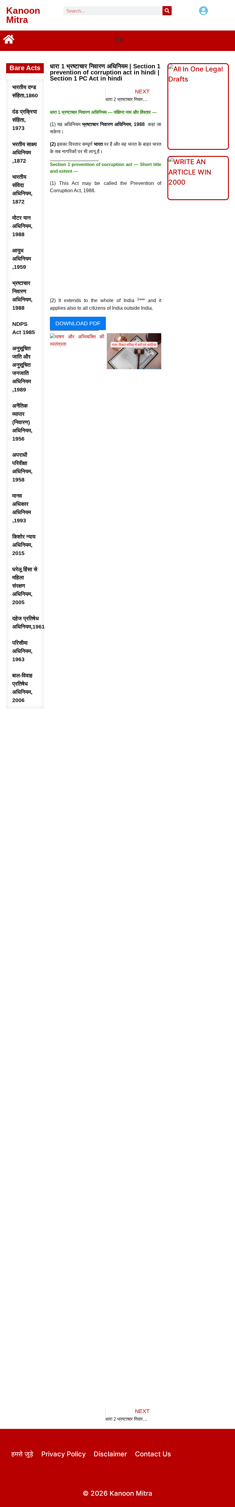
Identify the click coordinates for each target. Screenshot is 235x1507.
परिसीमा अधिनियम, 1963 (22, 651)
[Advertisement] (105, 245)
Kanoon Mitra (23, 15)
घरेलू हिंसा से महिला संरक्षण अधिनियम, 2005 (24, 585)
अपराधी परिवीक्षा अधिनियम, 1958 (22, 467)
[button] (118, 39)
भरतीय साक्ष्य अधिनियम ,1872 (24, 152)
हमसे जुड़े (22, 1454)
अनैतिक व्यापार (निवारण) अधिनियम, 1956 (22, 422)
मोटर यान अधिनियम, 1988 (22, 226)
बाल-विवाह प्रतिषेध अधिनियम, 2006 (22, 687)
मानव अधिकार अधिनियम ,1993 (21, 508)
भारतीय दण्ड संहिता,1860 (25, 91)
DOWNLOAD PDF (77, 323)
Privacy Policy (63, 1454)
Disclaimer (110, 1454)
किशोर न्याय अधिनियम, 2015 (23, 545)
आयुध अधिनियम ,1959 (21, 258)
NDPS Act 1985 (23, 328)
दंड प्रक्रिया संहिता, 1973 (24, 120)
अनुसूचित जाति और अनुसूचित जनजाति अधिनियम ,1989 (21, 369)
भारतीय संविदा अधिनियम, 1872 (22, 189)
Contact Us (153, 1454)
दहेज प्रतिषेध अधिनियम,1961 (28, 622)
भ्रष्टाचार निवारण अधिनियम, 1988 (22, 295)
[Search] (167, 10)
